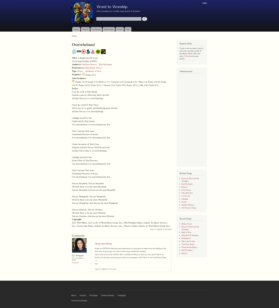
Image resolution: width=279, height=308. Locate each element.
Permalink (75, 262)
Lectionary (96, 29)
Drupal (84, 300)
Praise (80, 71)
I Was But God (186, 193)
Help (128, 29)
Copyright (122, 295)
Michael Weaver (89, 64)
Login (204, 2)
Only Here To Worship (189, 235)
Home (76, 29)
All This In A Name (188, 208)
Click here (188, 56)
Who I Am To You (188, 241)
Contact (83, 295)
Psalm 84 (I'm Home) (189, 247)
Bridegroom (185, 238)
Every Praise (186, 190)
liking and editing (103, 243)
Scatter (184, 202)
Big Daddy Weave (94, 67)
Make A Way (186, 232)
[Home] (82, 13)
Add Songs (108, 29)
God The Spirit (187, 184)
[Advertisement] (192, 118)
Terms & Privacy (107, 295)
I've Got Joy (185, 196)
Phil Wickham (105, 64)
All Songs (93, 295)
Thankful (184, 199)
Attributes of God (93, 71)
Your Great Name (188, 244)
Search (85, 29)
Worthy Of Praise (187, 205)
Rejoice (184, 187)
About (73, 295)
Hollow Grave (186, 224)
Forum (119, 29)
